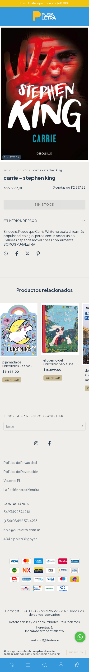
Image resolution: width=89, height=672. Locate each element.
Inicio (7, 170)
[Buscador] (44, 664)
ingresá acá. (44, 627)
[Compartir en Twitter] (27, 253)
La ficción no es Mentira (21, 489)
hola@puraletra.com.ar (22, 530)
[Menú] (28, 664)
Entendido (76, 652)
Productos (22, 170)
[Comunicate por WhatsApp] (80, 637)
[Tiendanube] (44, 641)
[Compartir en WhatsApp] (6, 253)
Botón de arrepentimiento (44, 631)
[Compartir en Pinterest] (38, 253)
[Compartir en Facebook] (16, 253)
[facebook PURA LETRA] (49, 443)
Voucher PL (12, 480)
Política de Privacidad (20, 462)
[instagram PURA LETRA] (36, 443)
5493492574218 (17, 512)
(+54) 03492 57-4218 (20, 521)
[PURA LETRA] (12, 664)
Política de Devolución (21, 471)
